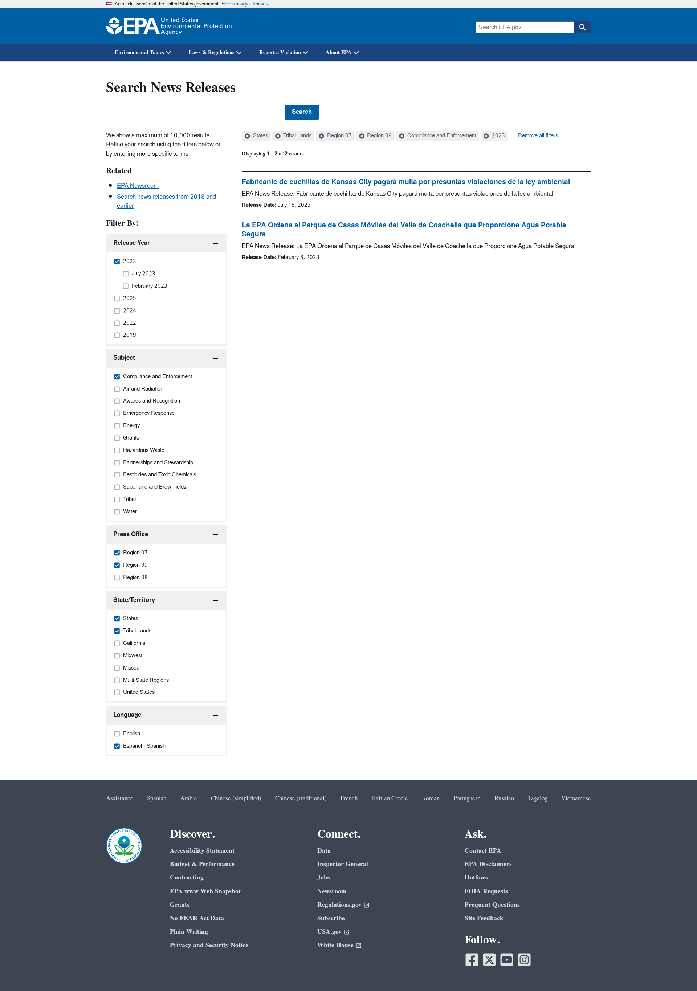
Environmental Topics (139, 52)
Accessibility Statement (202, 850)
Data (324, 850)
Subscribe (331, 918)
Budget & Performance (202, 864)
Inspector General (342, 864)
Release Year (131, 243)
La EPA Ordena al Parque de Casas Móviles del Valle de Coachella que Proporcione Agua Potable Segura (404, 230)
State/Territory (134, 600)
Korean (431, 798)
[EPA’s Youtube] (507, 959)
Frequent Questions (492, 905)
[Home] (169, 26)
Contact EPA (483, 850)
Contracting (187, 877)
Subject (124, 357)
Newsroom (332, 891)
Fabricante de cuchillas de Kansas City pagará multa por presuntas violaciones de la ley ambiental (406, 182)
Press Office (130, 534)
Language (127, 714)
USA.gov (329, 931)
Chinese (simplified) (236, 798)
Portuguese (467, 798)
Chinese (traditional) (301, 798)
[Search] (582, 27)
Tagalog (537, 798)
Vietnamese (576, 798)
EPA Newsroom (138, 186)
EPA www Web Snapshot (205, 891)
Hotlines (476, 877)
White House (335, 945)
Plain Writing (189, 931)
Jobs (323, 877)
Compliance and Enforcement (441, 136)
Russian (504, 798)
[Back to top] (677, 971)
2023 (497, 136)
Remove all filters (538, 136)
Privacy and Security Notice (209, 945)
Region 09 (379, 136)
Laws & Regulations (212, 52)
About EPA (339, 52)
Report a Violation (280, 52)
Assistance (119, 798)
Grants (179, 905)
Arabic (188, 798)
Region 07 (339, 136)
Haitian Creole (389, 798)
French (349, 798)
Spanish (156, 798)
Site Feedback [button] (484, 918)
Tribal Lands (296, 136)
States (260, 136)
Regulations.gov (339, 905)
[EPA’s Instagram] (524, 959)
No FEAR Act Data (197, 918)
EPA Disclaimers (488, 864)
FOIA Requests (486, 891)
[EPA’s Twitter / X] (489, 959)
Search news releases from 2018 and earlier (166, 201)
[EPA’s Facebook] (472, 959)
